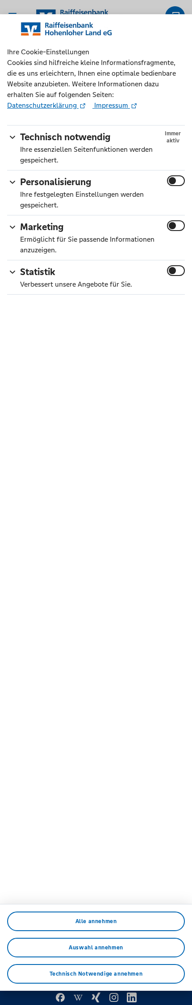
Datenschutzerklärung (43, 105)
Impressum (111, 105)
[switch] (176, 180)
